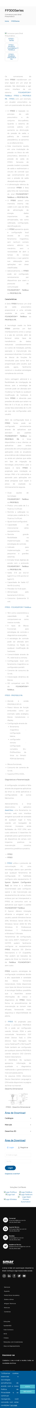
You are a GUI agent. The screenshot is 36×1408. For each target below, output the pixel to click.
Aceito (27, 1387)
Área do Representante (12, 1346)
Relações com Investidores (13, 1342)
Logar (10, 1168)
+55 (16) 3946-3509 (14, 1248)
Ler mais (13, 1405)
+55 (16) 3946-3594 (14, 1240)
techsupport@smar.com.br (17, 1229)
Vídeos (6, 1338)
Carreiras (7, 1312)
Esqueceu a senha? (12, 1174)
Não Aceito (28, 1392)
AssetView (9, 810)
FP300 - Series (11, 39)
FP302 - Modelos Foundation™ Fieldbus (13, 47)
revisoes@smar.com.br (16, 1238)
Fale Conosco (8, 1330)
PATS (5, 1334)
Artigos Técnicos (10, 1303)
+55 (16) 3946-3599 (14, 1222)
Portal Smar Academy (12, 1295)
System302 (7, 1325)
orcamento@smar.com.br (17, 1220)
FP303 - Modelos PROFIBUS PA (12, 56)
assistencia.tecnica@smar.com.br (19, 1246)
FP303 (10, 1022)
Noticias (7, 1307)
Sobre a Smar (9, 1299)
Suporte (7, 1291)
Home (7, 21)
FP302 (9, 863)
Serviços (7, 1287)
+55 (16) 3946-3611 (14, 1231)
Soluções (7, 1321)
